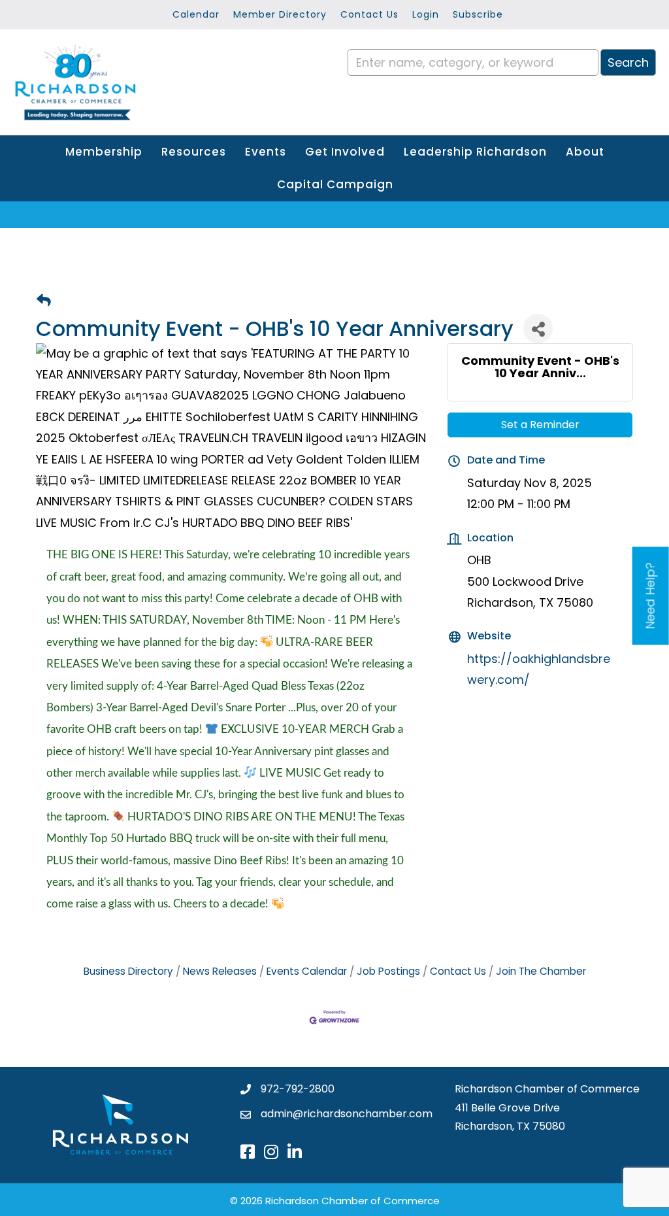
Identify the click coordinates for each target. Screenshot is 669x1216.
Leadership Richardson (475, 152)
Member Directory (280, 14)
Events (265, 152)
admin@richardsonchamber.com (346, 1113)
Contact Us (369, 14)
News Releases (220, 971)
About (585, 152)
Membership (103, 152)
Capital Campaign (335, 184)
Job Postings (388, 971)
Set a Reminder (540, 424)
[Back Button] (44, 301)
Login (425, 14)
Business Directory (128, 971)
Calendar (196, 14)
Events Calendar (307, 971)
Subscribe (478, 14)
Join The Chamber (541, 971)
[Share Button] (538, 328)
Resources (193, 152)
